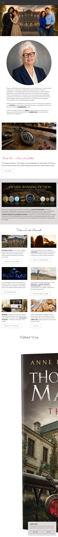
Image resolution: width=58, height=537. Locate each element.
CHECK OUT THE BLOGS (11, 326)
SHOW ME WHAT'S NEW (40, 293)
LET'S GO (36, 326)
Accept (49, 531)
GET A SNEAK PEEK (10, 292)
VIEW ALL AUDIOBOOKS (40, 260)
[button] (3, 2)
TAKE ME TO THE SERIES (12, 261)
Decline (35, 531)
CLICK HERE (8, 171)
